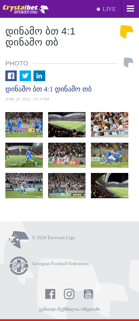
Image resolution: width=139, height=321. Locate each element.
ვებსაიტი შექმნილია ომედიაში (69, 309)
